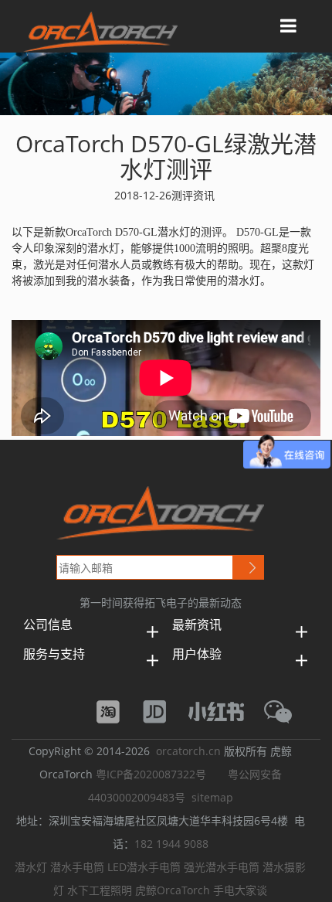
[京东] (162, 710)
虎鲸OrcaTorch (172, 890)
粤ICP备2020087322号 (151, 774)
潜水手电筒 (77, 866)
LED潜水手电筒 (144, 866)
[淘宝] (116, 710)
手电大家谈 (240, 890)
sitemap (212, 797)
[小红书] (223, 710)
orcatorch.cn (188, 751)
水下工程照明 (99, 890)
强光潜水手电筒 (221, 866)
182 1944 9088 (171, 843)
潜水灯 (31, 866)
